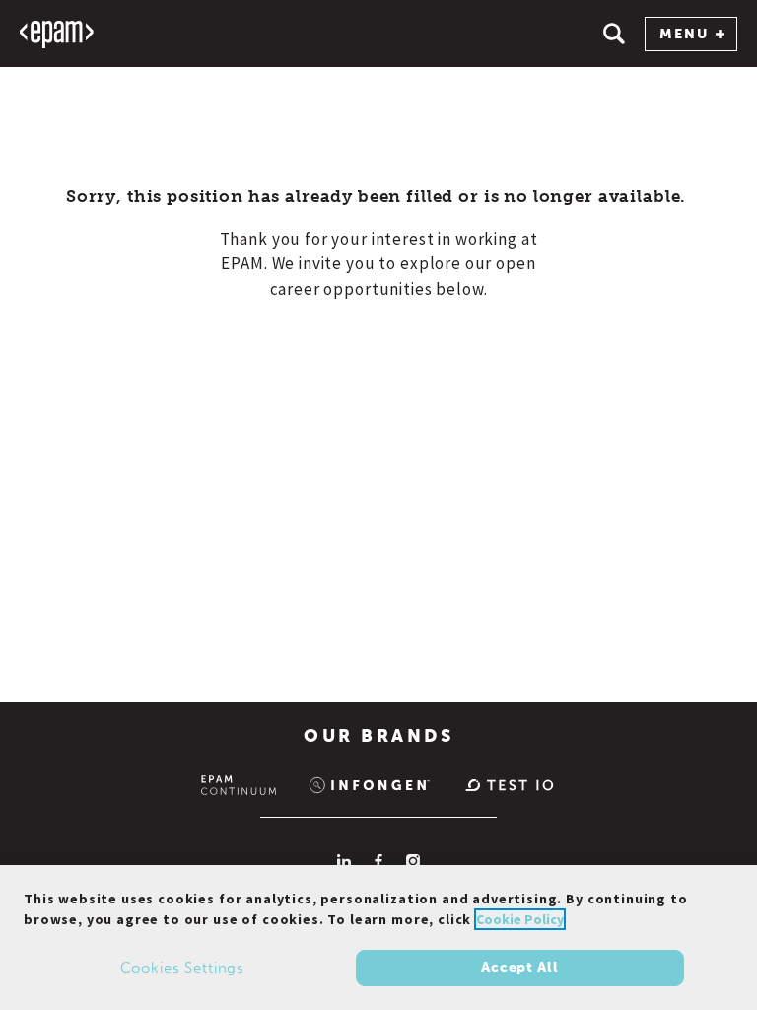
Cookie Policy (520, 919)
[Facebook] (378, 861)
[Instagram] (413, 861)
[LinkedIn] (344, 861)
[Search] (614, 33)
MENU (684, 34)
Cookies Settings (182, 967)
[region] (378, 937)
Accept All (519, 967)
